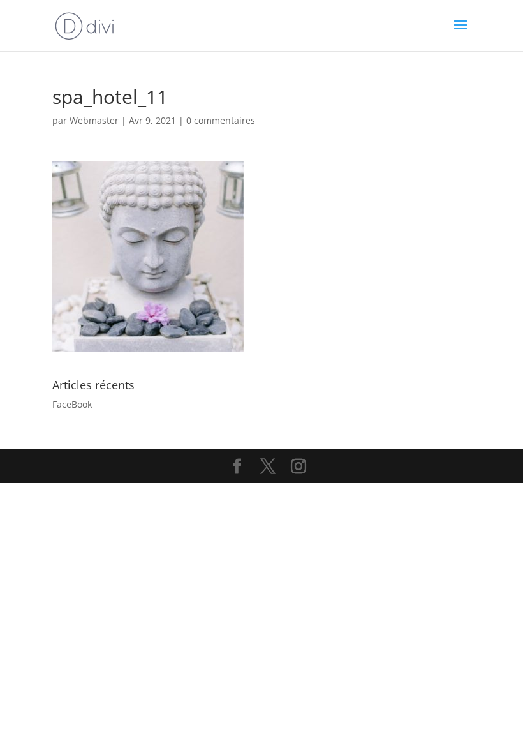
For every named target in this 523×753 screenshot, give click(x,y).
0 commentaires (220, 120)
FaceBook (72, 404)
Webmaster (94, 120)
